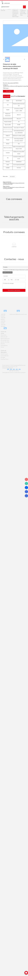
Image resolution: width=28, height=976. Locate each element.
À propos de (6, 305)
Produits (8, 9)
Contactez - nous (20, 305)
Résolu (23, 302)
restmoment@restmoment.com (18, 314)
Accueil (5, 302)
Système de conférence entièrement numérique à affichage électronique (15, 13)
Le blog (18, 304)
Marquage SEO (7, 372)
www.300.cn (17, 372)
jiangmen (22, 372)
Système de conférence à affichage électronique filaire (23, 12)
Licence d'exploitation (7, 368)
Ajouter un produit (7, 272)
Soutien (9, 304)
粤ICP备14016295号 (14, 370)
